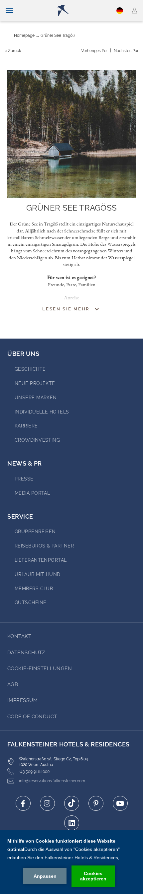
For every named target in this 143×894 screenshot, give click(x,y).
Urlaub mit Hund (38, 574)
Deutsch (120, 10)
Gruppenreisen (35, 531)
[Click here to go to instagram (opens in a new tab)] (47, 803)
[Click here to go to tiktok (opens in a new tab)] (71, 803)
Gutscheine (31, 602)
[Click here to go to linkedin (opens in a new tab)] (71, 822)
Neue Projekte (35, 383)
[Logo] (74, 10)
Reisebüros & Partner (44, 545)
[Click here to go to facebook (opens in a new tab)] (23, 803)
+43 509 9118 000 (34, 771)
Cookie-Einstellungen (39, 668)
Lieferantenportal (41, 560)
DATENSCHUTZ (26, 653)
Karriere (26, 425)
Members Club (34, 588)
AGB (12, 684)
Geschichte (30, 369)
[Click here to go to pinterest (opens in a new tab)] (95, 803)
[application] (71, 862)
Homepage (24, 35)
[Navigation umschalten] (9, 10)
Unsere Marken (36, 397)
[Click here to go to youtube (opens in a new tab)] (120, 803)
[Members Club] (135, 10)
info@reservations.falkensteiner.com (52, 781)
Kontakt (19, 636)
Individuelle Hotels (42, 412)
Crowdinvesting (37, 440)
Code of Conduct (32, 717)
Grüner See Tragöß (58, 35)
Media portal (32, 493)
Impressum (22, 700)
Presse (24, 478)
